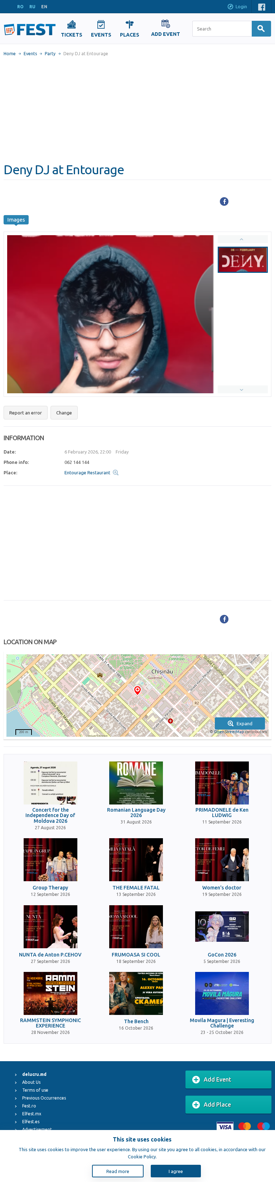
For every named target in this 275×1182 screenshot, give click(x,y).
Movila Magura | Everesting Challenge (222, 1023)
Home (10, 53)
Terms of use (35, 1090)
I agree (176, 1171)
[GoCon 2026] (222, 926)
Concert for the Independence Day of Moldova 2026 (50, 815)
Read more (117, 1171)
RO (20, 6)
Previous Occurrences (44, 1098)
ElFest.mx (31, 1113)
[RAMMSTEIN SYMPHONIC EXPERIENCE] (50, 993)
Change (64, 412)
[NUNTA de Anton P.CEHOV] (50, 926)
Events (30, 53)
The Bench (136, 1021)
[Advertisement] (137, 109)
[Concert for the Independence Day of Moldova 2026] (50, 782)
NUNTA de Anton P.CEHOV (50, 955)
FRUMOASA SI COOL (136, 955)
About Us (31, 1082)
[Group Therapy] (50, 859)
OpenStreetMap (229, 732)
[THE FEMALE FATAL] (136, 859)
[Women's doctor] (222, 859)
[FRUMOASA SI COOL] (136, 926)
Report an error (25, 412)
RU (32, 6)
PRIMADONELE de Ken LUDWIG (222, 812)
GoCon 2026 (222, 955)
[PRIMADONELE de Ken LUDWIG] (222, 782)
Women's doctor (221, 888)
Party (50, 53)
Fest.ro (29, 1105)
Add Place (217, 1104)
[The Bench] (136, 993)
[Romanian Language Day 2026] (136, 782)
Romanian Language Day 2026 (136, 812)
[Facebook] (224, 201)
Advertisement (37, 1129)
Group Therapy (50, 888)
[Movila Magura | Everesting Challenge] (222, 993)
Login (241, 6)
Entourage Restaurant (87, 472)
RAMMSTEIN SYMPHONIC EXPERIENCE (50, 1023)
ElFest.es (30, 1121)
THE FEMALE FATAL (136, 888)
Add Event (217, 1079)
